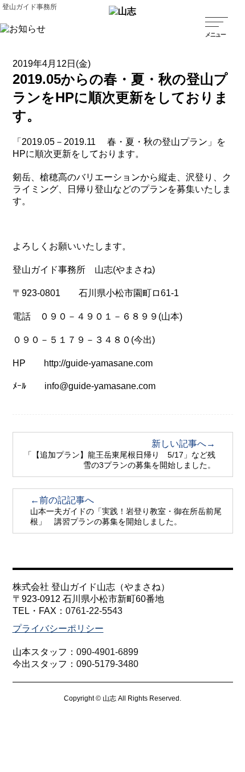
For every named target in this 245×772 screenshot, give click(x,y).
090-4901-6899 (107, 652)
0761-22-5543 (94, 611)
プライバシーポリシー (58, 628)
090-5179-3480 (107, 664)
